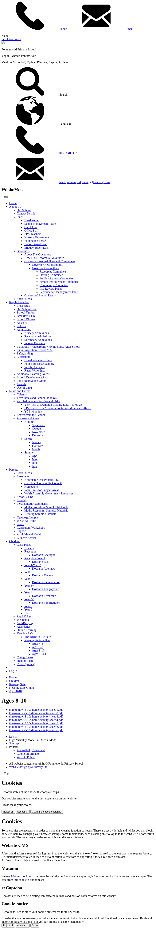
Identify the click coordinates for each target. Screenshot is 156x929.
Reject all (8, 811)
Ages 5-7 (37, 647)
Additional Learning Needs (33, 374)
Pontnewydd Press (28, 418)
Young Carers (25, 657)
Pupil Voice (24, 616)
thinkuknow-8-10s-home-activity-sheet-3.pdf (36, 716)
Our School (24, 210)
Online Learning (27, 630)
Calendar (22, 394)
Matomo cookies (21, 876)
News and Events (19, 391)
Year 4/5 (29, 599)
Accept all (22, 811)
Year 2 (28, 572)
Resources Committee (53, 271)
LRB (27, 613)
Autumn (29, 421)
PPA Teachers (32, 234)
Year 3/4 (29, 585)
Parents (13, 469)
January (36, 442)
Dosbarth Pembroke (44, 595)
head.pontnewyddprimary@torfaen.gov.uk (84, 182)
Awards (21, 384)
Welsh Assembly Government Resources (48, 493)
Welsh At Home (26, 520)
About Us (15, 206)
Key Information (19, 302)
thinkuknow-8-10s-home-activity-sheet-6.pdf (36, 726)
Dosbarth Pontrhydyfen (46, 602)
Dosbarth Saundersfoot (46, 582)
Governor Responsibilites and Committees (49, 261)
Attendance (23, 626)
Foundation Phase (35, 240)
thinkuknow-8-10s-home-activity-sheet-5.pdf (36, 723)
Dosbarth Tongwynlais (45, 589)
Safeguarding (25, 353)
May (34, 459)
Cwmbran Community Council (43, 483)
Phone (63, 29)
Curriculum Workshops (31, 527)
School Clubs (25, 496)
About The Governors (37, 254)
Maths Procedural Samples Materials (46, 507)
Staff (19, 216)
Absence (22, 322)
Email (129, 29)
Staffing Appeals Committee (56, 278)
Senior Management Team (40, 223)
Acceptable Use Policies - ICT (42, 479)
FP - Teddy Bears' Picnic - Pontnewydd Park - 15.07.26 (57, 408)
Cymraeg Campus (27, 517)
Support (21, 531)
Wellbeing (23, 619)
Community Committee (54, 285)
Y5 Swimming (33, 411)
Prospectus (23, 305)
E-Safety (22, 500)
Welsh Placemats (34, 367)
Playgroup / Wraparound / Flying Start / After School (48, 346)
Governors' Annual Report (40, 295)
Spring (28, 438)
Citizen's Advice (26, 537)
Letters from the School (31, 415)
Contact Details (26, 213)
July (34, 466)
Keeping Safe (25, 633)
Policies (21, 326)
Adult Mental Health (29, 534)
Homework (31, 486)
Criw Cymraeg (26, 664)
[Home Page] (3, 43)
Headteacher (31, 220)
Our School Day (27, 309)
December (38, 435)
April (35, 455)
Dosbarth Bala (40, 561)
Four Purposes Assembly (39, 363)
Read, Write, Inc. (34, 370)
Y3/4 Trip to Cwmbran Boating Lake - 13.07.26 (53, 404)
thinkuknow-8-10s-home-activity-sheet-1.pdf (36, 709)
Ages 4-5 (37, 643)
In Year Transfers (34, 343)
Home (13, 203)
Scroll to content (11, 39)
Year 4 (28, 592)
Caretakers (30, 227)
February (37, 445)
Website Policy (26, 757)
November (38, 432)
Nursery (29, 548)
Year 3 (28, 578)
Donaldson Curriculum (38, 360)
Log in (13, 671)
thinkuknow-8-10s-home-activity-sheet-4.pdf (36, 720)
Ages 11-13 (39, 653)
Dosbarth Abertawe (43, 568)
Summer (29, 452)
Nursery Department (36, 237)
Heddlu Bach (25, 660)
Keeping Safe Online (37, 640)
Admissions (24, 329)
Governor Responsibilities (47, 264)
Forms (20, 524)
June (34, 462)
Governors (23, 251)
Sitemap (14, 743)
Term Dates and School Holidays (37, 397)
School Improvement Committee (59, 281)
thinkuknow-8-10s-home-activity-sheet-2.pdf (36, 713)
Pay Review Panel (51, 288)
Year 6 (28, 609)
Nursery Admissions (36, 333)
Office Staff (31, 230)
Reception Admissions (37, 336)
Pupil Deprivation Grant (31, 380)
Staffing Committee (51, 275)
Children (14, 541)
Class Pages (24, 544)
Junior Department (35, 244)
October (37, 428)
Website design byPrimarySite (28, 767)
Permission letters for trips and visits (38, 401)
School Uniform (26, 312)
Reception (30, 551)
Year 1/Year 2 (32, 565)
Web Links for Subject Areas (41, 490)
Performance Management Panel (59, 292)
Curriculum (23, 356)
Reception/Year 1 (34, 558)
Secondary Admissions (38, 339)
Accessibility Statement (31, 750)
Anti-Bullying (25, 623)
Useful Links (24, 387)
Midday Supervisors (36, 247)
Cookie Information (28, 753)
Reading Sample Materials (40, 514)
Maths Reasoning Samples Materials (46, 510)
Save (35, 925)
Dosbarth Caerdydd (44, 554)
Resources (23, 476)
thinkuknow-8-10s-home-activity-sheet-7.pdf (36, 730)
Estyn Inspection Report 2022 (35, 350)
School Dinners (26, 319)
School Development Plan (32, 377)
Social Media (25, 298)
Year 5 (28, 606)
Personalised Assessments (32, 503)
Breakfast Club (26, 316)
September (38, 425)
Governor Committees (45, 268)
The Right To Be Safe (37, 636)
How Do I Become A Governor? (44, 257)
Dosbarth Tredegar (43, 575)
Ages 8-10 (38, 650)
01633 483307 (68, 153)
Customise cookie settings (46, 811)
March (36, 449)
